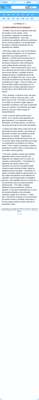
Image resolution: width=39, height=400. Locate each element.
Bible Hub (19, 214)
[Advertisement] (20, 231)
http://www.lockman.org (25, 210)
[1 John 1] (36, 185)
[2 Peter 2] (2, 185)
